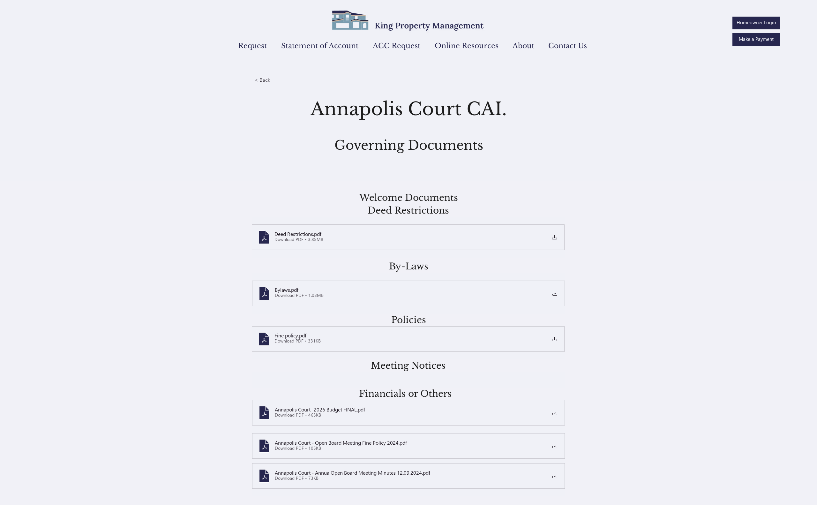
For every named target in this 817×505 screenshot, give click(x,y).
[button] (248, 46)
